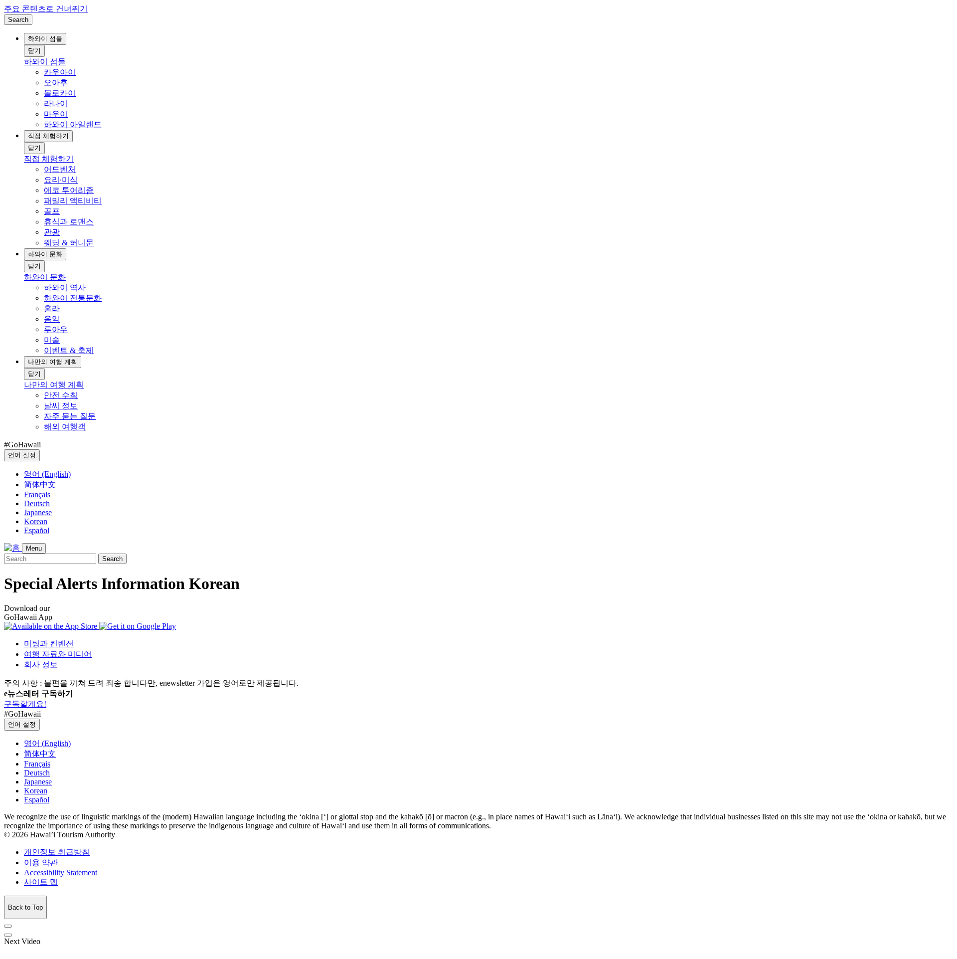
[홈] (13, 548)
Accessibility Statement (60, 872)
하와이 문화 (45, 254)
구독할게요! (25, 704)
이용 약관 (41, 862)
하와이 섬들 (45, 38)
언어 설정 (22, 455)
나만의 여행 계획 (52, 362)
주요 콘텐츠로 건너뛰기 (46, 8)
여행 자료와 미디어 (58, 654)
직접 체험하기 (48, 136)
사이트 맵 (41, 882)
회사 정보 (41, 664)
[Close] (8, 926)
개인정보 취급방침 (57, 852)
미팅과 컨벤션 (49, 643)
